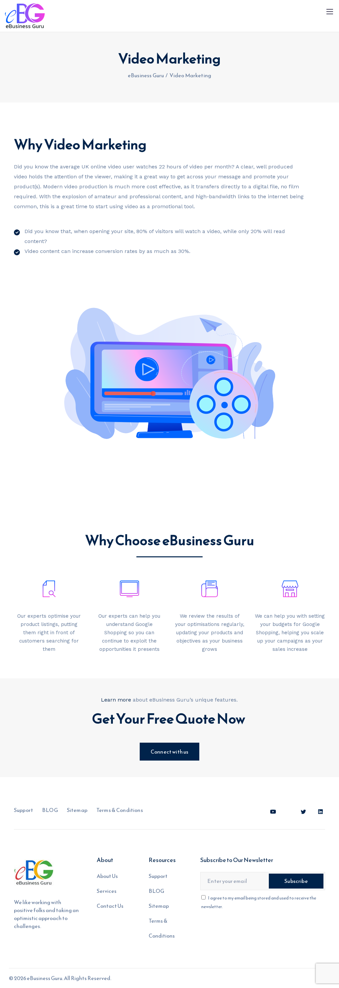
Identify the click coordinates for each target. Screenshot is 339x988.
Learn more (116, 700)
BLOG (50, 810)
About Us (107, 876)
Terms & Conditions (119, 810)
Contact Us (110, 906)
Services (107, 891)
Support (23, 810)
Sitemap (77, 810)
